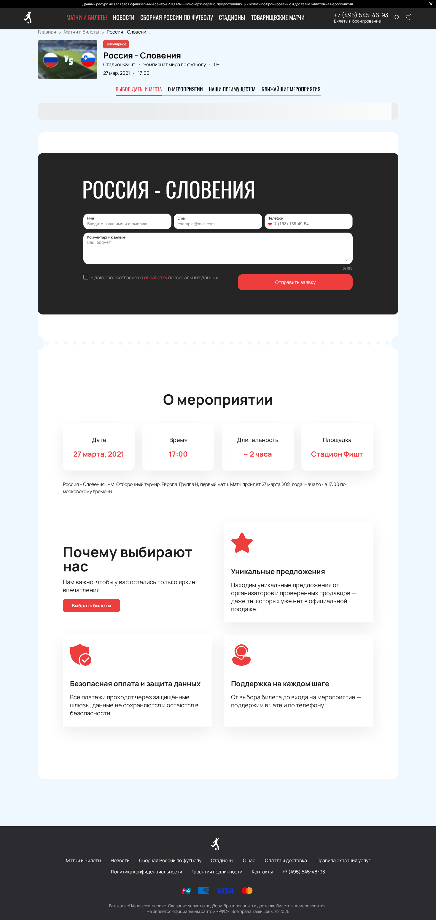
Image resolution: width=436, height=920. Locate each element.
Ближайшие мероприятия (291, 89)
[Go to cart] (408, 17)
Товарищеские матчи (278, 17)
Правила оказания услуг (343, 860)
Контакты (262, 871)
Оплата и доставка (286, 860)
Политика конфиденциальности (146, 871)
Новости (123, 17)
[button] (270, 223)
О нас (249, 860)
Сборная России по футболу (176, 17)
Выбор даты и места (139, 89)
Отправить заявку (295, 282)
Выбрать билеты (91, 605)
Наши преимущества (232, 89)
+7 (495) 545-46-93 (361, 15)
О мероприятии (185, 89)
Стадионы (232, 17)
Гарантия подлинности (217, 871)
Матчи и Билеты (86, 17)
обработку (155, 277)
